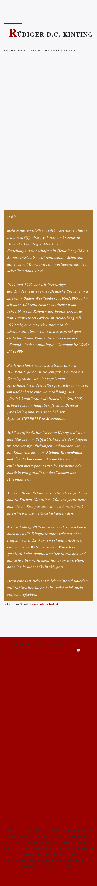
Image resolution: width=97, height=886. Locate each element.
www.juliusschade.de (45, 604)
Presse (18, 734)
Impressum (74, 644)
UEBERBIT (31, 418)
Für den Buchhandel (48, 734)
